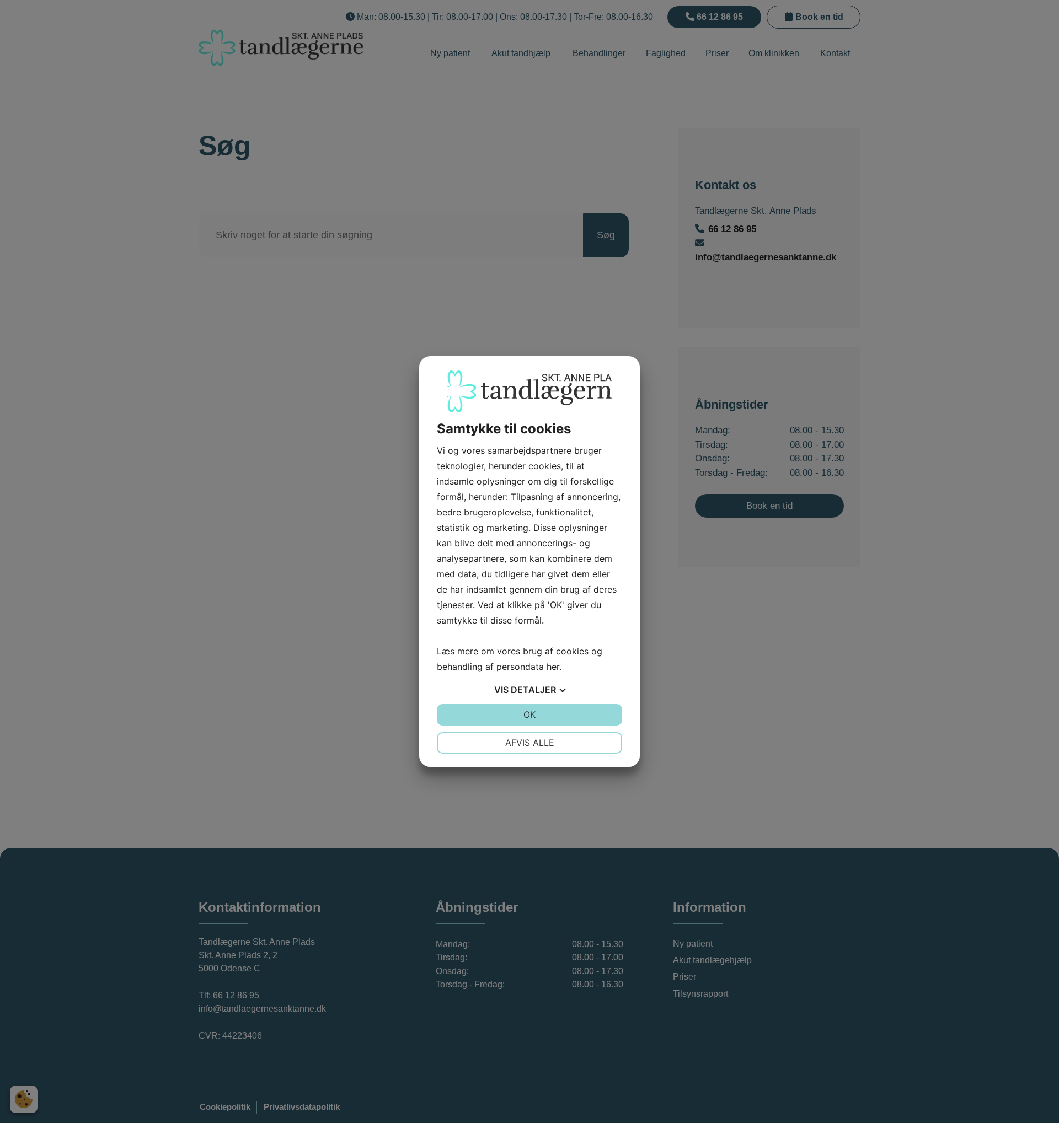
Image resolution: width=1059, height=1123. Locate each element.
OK (529, 714)
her (553, 666)
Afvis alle (529, 742)
